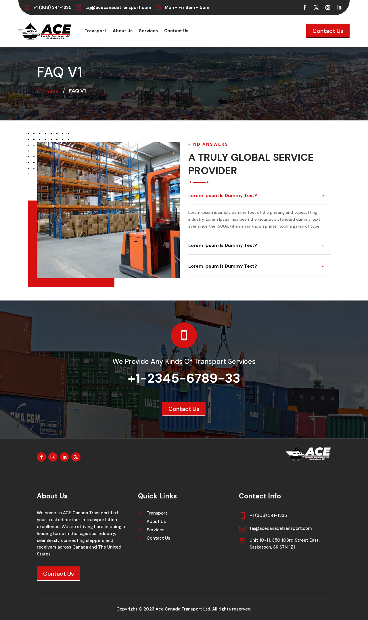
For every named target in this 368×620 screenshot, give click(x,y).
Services (148, 31)
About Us (123, 31)
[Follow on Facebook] (304, 7)
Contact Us (176, 31)
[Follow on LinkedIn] (339, 7)
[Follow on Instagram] (327, 7)
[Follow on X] (316, 7)
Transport (95, 31)
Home (51, 91)
